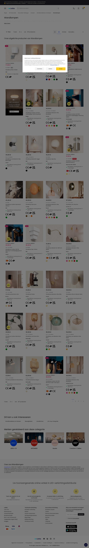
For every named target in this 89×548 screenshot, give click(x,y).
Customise (39, 68)
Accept (60, 68)
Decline (50, 68)
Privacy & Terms (53, 65)
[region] (45, 64)
